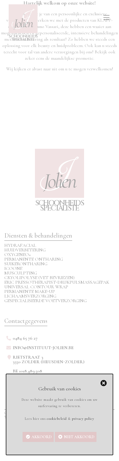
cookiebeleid (57, 419)
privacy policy (83, 419)
